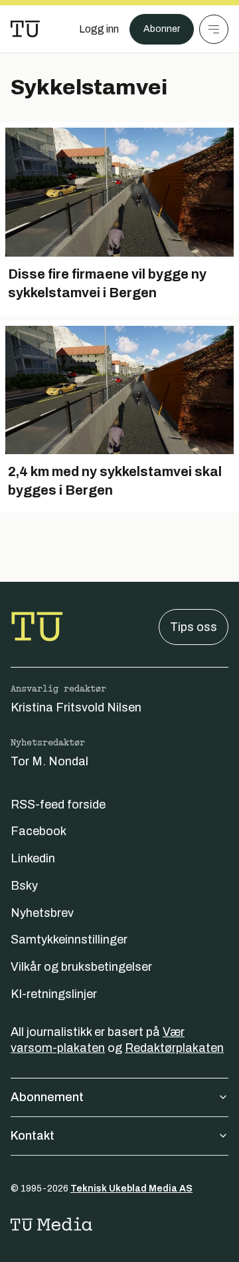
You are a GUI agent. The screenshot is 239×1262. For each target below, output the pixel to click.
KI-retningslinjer (54, 994)
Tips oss (193, 627)
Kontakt (32, 1135)
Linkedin (33, 858)
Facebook (38, 831)
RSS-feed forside (58, 804)
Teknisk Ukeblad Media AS (131, 1189)
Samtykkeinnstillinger (69, 939)
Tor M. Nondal (49, 761)
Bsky (24, 885)
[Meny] (213, 29)
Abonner (161, 29)
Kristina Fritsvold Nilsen (76, 707)
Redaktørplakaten (174, 1048)
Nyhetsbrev (42, 913)
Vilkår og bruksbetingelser (81, 966)
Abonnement (47, 1097)
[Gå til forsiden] (25, 29)
